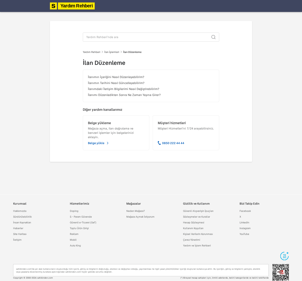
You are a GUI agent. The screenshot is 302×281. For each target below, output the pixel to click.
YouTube (244, 233)
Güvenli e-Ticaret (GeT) (83, 222)
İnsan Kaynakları (22, 222)
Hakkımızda (19, 210)
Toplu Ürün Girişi (79, 228)
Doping (74, 210)
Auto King (75, 245)
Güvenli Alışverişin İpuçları (198, 210)
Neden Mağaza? (135, 210)
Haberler (18, 228)
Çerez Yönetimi (191, 239)
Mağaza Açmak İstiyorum (140, 216)
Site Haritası (20, 233)
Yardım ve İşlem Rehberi (197, 245)
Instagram (245, 228)
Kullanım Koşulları (193, 228)
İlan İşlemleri (111, 51)
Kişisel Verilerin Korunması (198, 233)
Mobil (73, 239)
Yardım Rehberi (76, 5)
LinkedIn (244, 222)
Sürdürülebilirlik (22, 216)
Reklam (74, 233)
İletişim (17, 239)
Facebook (245, 210)
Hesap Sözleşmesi (193, 222)
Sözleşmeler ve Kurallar (196, 216)
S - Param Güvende (81, 216)
